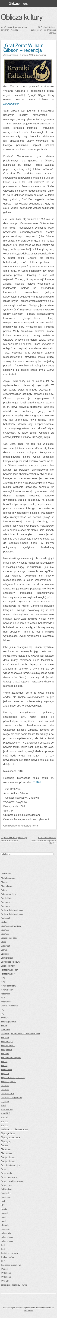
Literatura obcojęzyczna (11, 1097)
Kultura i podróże (8, 1081)
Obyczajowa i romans (10, 1137)
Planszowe (5, 1149)
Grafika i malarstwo (9, 1005)
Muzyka (4, 1121)
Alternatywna (7, 885)
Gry (2, 1009)
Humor (4, 1025)
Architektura (6, 897)
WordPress (35, 1307)
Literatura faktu (7, 1093)
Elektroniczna (7, 957)
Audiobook (5, 917)
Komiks (4, 1061)
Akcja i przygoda (8, 877)
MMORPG (5, 1113)
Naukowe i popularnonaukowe (14, 1129)
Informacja (5, 1029)
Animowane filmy (8, 893)
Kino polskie (6, 1049)
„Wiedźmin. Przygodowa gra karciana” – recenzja (14, 28)
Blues (3, 941)
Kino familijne (7, 1041)
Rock (3, 1201)
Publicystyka (6, 1189)
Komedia (5, 1053)
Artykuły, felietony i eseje (12, 909)
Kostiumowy (6, 1069)
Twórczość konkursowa (11, 1264)
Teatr (3, 1244)
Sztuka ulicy (6, 1232)
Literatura (5, 1085)
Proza (3, 1169)
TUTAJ (37, 782)
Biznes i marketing (9, 937)
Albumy (4, 881)
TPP (3, 1260)
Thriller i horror (7, 1256)
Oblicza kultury (21, 16)
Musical (4, 1117)
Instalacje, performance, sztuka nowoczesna (20, 1033)
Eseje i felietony (8, 965)
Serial (3, 1216)
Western (4, 1268)
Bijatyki (4, 921)
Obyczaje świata (8, 1133)
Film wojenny (7, 989)
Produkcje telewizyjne (10, 1165)
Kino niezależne (8, 1045)
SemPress (28, 1310)
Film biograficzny (8, 985)
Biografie (5, 929)
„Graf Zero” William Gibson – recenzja (23, 47)
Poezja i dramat (8, 1157)
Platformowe (6, 1153)
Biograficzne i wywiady (11, 925)
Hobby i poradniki (8, 1021)
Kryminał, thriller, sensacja (13, 1077)
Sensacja (5, 1212)
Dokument (5, 945)
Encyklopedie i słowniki (11, 961)
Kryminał (5, 1073)
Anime (4, 889)
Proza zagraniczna (9, 1177)
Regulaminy (6, 1197)
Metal (3, 1105)
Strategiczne (6, 1224)
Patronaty (5, 1145)
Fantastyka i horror (29, 825)
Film (3, 977)
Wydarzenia (6, 1272)
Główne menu (18, 3)
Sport (3, 1220)
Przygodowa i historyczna (12, 1181)
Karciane (5, 1037)
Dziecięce (5, 953)
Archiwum (5, 901)
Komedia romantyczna (11, 1057)
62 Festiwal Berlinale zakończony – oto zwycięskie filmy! (43, 30)
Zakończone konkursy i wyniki (14, 1284)
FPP (3, 997)
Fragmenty (5, 1001)
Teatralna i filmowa (9, 1252)
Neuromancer (11, 103)
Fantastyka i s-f (8, 973)
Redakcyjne (6, 1193)
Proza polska (6, 1173)
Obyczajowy (6, 1141)
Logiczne (5, 1101)
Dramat (4, 949)
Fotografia (5, 993)
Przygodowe (6, 1185)
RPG (3, 1204)
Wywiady (5, 1280)
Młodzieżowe (7, 1109)
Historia (4, 1017)
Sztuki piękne (7, 1236)
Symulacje (5, 1228)
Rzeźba (4, 1208)
